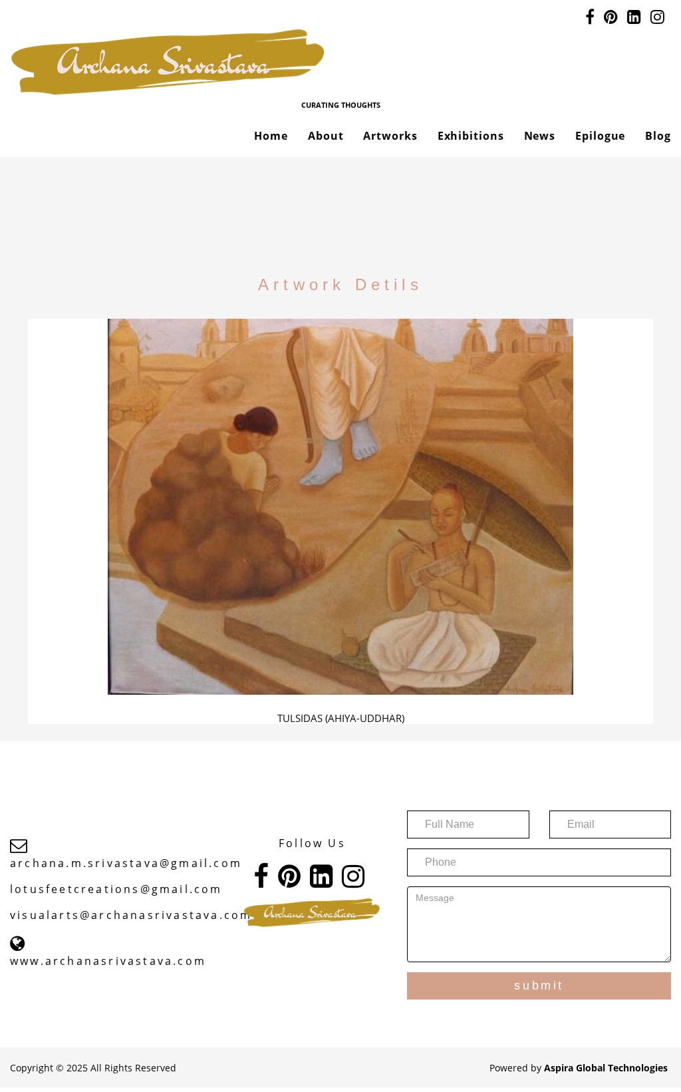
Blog (658, 135)
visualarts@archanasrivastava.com (131, 915)
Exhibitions (471, 135)
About (326, 135)
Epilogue (600, 135)
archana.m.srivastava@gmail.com (126, 863)
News (540, 135)
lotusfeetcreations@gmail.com (116, 889)
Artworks (390, 135)
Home (271, 135)
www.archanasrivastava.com (108, 961)
